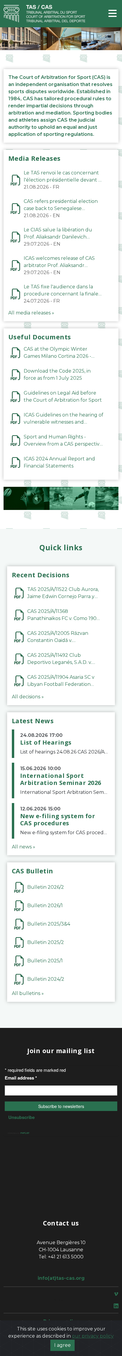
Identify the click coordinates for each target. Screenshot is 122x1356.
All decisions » (28, 697)
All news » (23, 847)
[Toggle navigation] (112, 13)
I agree (62, 1345)
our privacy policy (93, 1336)
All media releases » (31, 313)
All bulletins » (28, 993)
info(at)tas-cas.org (61, 1278)
